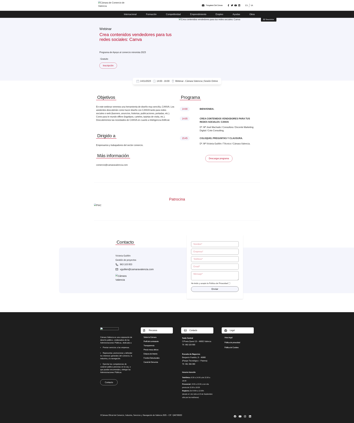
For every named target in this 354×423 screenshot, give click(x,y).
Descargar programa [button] (219, 158)
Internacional (130, 14)
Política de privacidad (232, 342)
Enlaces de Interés (150, 354)
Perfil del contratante (151, 341)
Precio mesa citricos (151, 350)
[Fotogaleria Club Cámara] (203, 5)
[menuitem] (246, 5)
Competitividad (173, 14)
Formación (151, 14)
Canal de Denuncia (151, 362)
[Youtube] (236, 5)
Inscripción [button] (108, 65)
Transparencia (149, 345)
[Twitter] (232, 5)
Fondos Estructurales (151, 358)
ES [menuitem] (246, 5)
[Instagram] (245, 416)
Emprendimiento (198, 14)
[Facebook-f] (228, 5)
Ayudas (236, 14)
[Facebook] (235, 416)
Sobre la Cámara (150, 337)
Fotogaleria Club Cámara (214, 5)
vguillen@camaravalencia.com (137, 269)
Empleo (219, 14)
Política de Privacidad (218, 283)
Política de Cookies (231, 347)
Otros (252, 14)
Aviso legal (228, 337)
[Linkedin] (239, 5)
